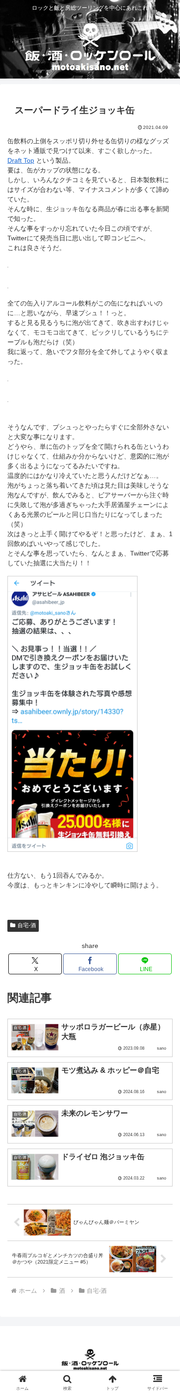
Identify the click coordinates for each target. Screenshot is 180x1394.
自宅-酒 (27, 925)
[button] (162, 1155)
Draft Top (20, 160)
